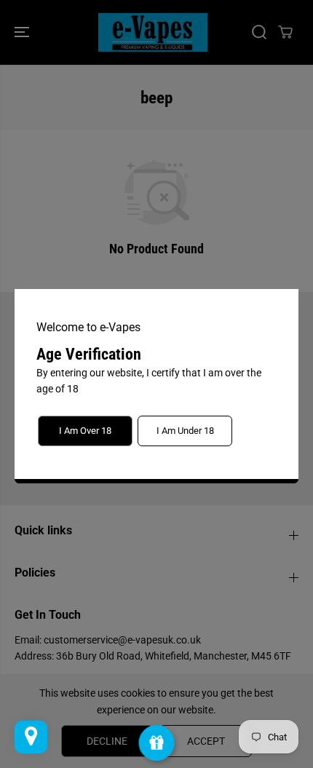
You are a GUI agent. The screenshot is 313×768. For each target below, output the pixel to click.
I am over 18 (85, 430)
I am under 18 (185, 430)
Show (157, 743)
